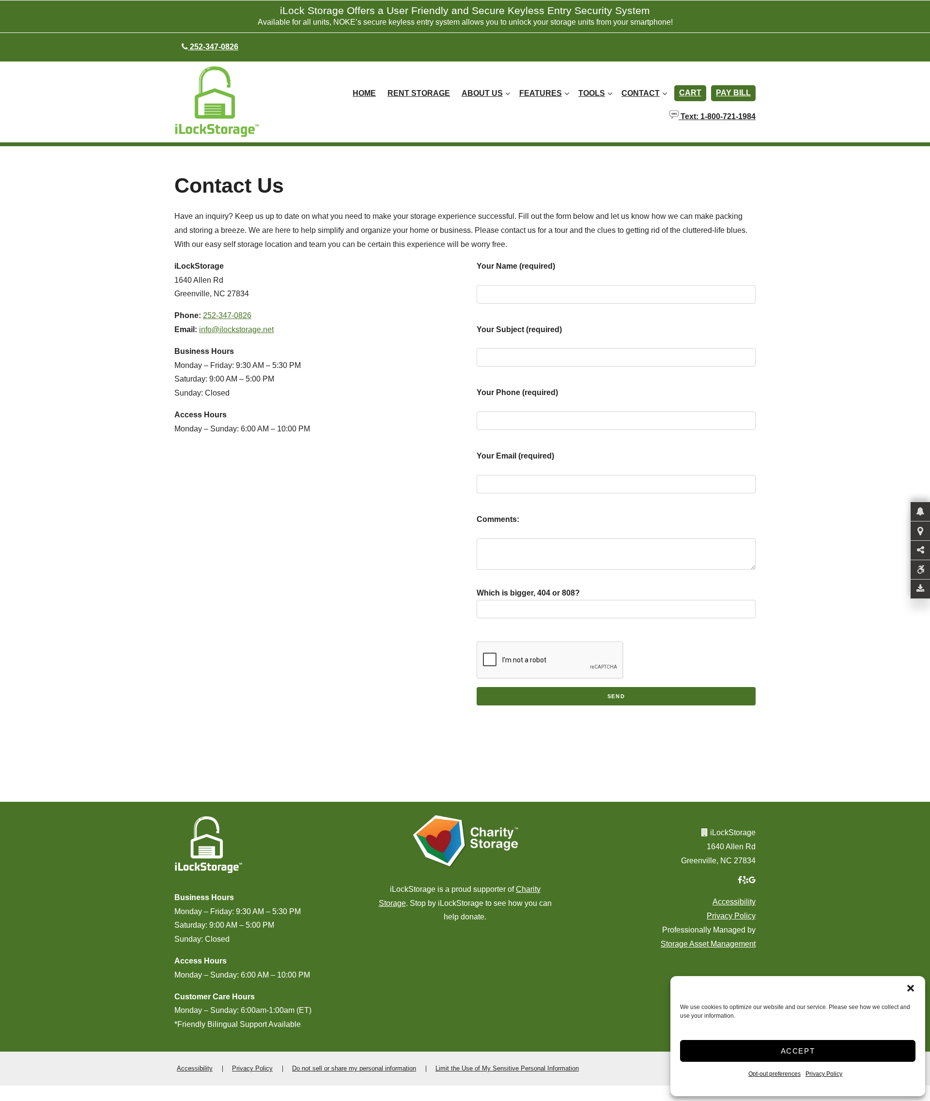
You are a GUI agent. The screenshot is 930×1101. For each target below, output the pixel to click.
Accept (798, 1051)
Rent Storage (419, 93)
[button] (910, 988)
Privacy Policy (824, 1073)
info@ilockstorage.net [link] (236, 329)
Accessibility (734, 902)
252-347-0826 (227, 315)
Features (540, 93)
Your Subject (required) (519, 329)
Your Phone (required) (517, 392)
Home (364, 93)
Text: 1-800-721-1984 (717, 115)
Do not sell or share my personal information (354, 1068)
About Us (482, 93)
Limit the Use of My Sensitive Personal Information (507, 1068)
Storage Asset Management (708, 944)
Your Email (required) (515, 456)
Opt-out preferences (774, 1073)
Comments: (498, 519)
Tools (591, 93)
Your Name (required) (516, 266)
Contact (640, 93)
